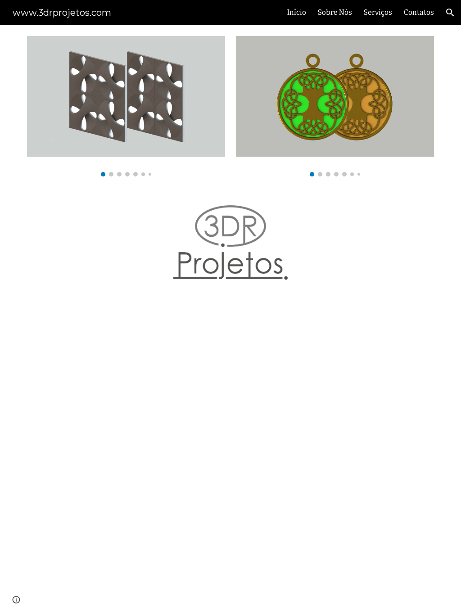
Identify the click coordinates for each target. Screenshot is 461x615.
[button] (450, 12)
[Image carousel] (126, 106)
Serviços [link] (378, 12)
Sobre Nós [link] (335, 12)
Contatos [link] (419, 12)
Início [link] (296, 12)
